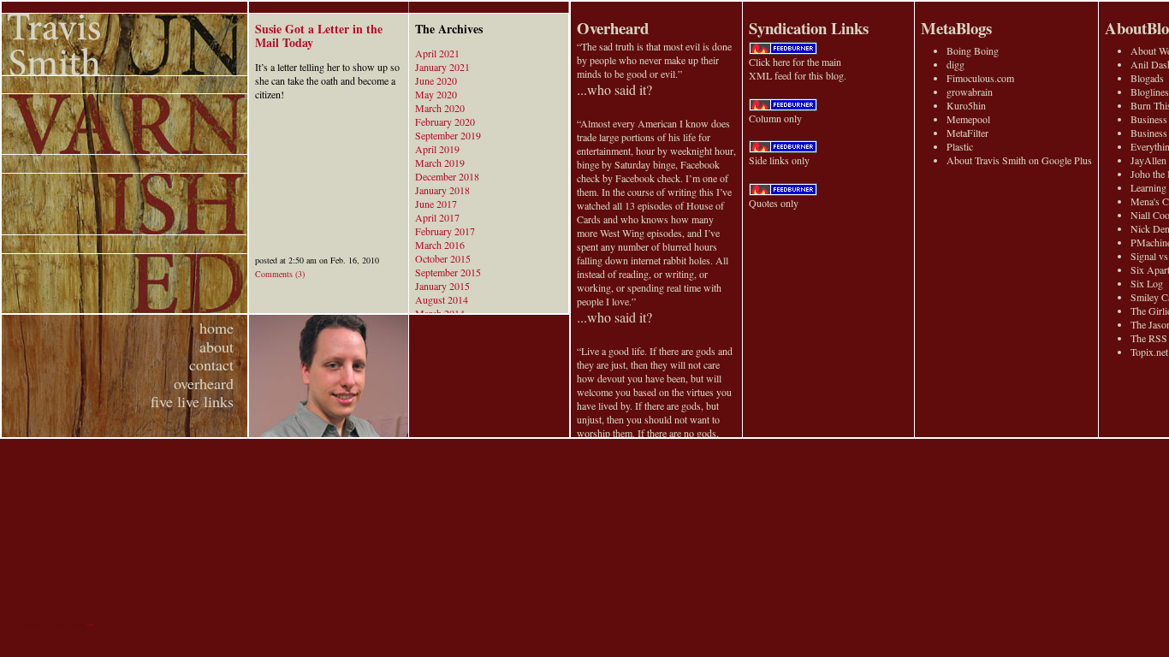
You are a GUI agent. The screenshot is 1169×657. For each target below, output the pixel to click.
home (216, 327)
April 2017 (437, 217)
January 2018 (442, 190)
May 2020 (436, 94)
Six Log (1146, 283)
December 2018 (447, 176)
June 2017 (436, 203)
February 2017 (445, 231)
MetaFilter (967, 132)
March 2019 (440, 162)
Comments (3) (280, 274)
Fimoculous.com (980, 78)
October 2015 (443, 258)
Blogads (1147, 78)
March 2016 (440, 245)
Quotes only (773, 203)
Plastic (959, 146)
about (216, 346)
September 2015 (448, 272)
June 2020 (436, 80)
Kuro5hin (966, 105)
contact (211, 364)
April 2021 (437, 53)
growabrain (969, 91)
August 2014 (441, 299)
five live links (192, 401)
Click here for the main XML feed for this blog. (797, 68)
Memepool (968, 119)
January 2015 (442, 286)
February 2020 (445, 121)
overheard (204, 383)
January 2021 (442, 67)
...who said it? (614, 89)
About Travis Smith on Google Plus (1019, 160)
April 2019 (437, 149)
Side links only (779, 160)
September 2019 (448, 135)
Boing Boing (972, 50)
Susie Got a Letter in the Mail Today (319, 35)
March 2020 (440, 108)
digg (955, 64)
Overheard (613, 27)
